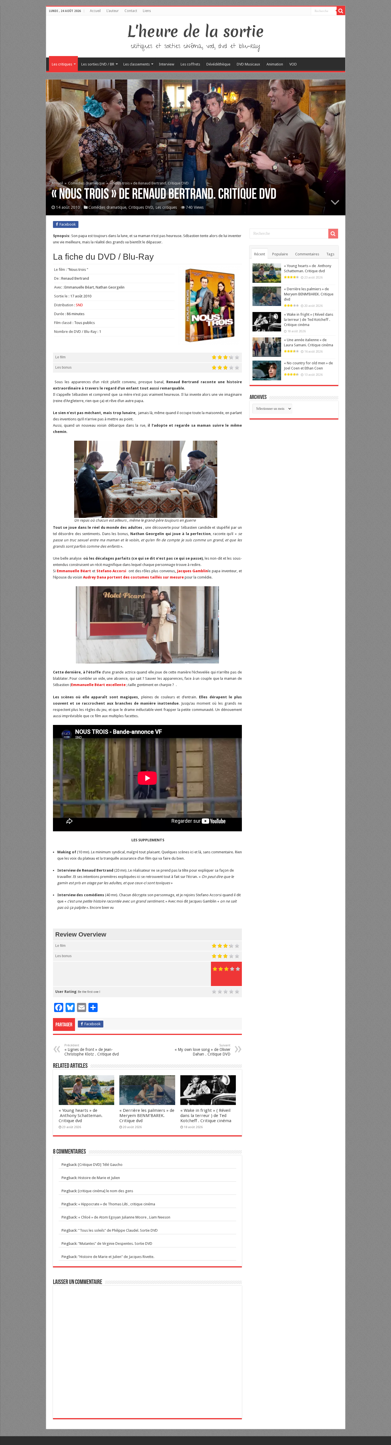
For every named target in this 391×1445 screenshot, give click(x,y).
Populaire (280, 254)
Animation (274, 64)
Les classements (136, 64)
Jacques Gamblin (192, 571)
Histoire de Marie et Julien (99, 1178)
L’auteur (112, 11)
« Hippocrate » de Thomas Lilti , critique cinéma (116, 1204)
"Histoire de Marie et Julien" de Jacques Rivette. (116, 1257)
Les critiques (62, 64)
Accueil (95, 11)
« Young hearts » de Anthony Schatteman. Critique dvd (80, 1115)
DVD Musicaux (248, 64)
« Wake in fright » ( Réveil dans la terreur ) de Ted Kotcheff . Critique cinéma (205, 1115)
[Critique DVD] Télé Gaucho (100, 1164)
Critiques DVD (141, 207)
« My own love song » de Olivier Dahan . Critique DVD (202, 1049)
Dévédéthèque (218, 64)
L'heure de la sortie (195, 31)
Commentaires (307, 254)
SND (79, 305)
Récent (259, 254)
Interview (166, 64)
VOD (293, 64)
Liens (147, 11)
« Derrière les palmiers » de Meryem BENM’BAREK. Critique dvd (146, 1115)
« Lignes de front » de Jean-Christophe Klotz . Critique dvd (91, 1049)
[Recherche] (341, 11)
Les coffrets (190, 64)
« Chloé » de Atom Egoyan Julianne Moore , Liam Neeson (124, 1217)
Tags (330, 254)
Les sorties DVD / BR (97, 64)
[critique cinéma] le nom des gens (105, 1191)
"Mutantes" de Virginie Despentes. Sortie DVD (115, 1243)
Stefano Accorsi (112, 571)
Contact (131, 11)
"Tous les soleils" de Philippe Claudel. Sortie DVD (118, 1230)
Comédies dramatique (86, 183)
